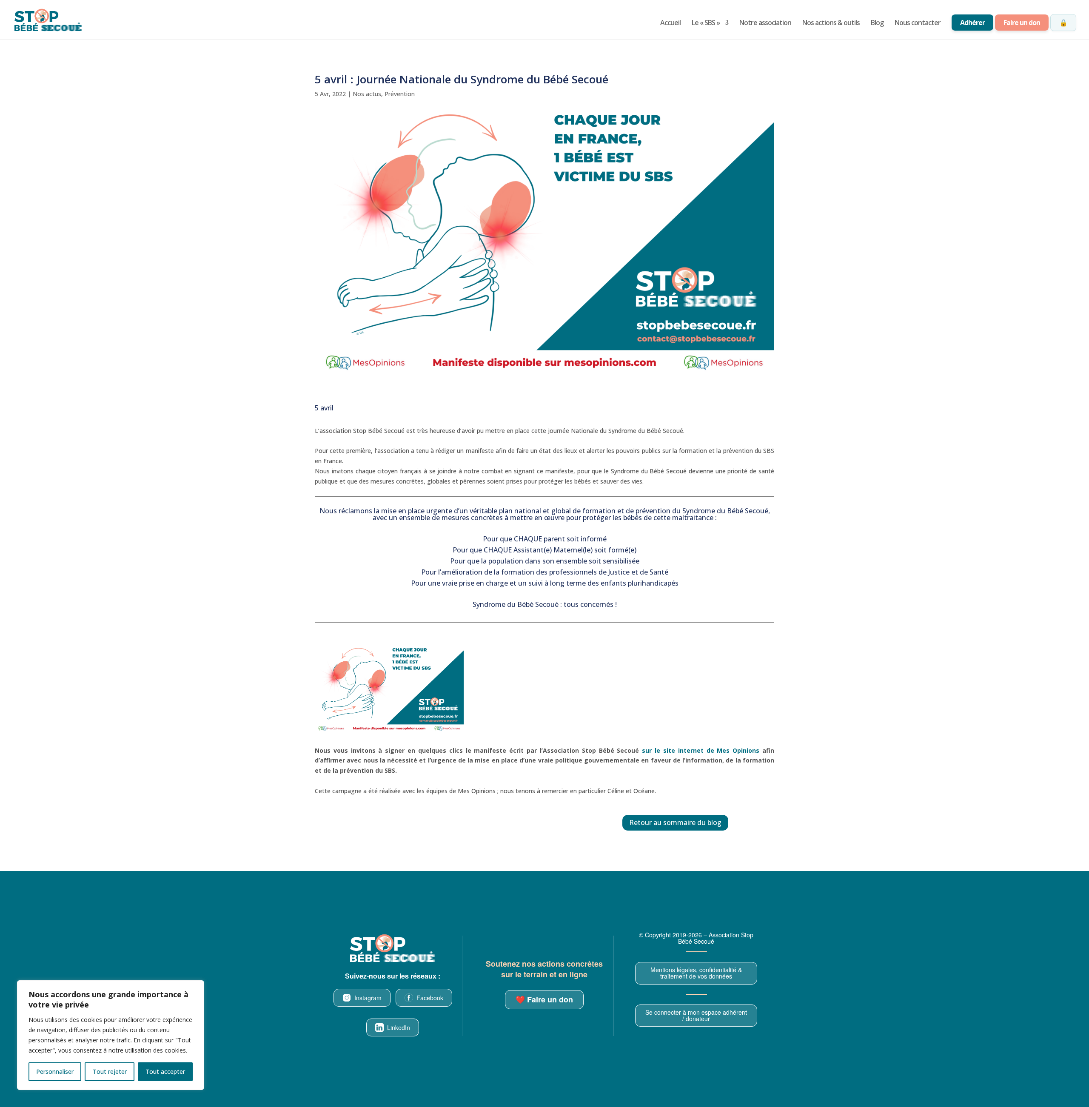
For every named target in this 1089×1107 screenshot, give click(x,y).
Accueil (670, 23)
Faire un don (1021, 22)
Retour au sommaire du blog (675, 822)
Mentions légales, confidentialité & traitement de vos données (696, 972)
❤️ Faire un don (544, 999)
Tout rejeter (110, 1071)
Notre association (765, 23)
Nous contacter (918, 23)
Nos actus (367, 94)
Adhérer (972, 22)
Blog (877, 23)
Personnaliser (55, 1071)
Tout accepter (165, 1071)
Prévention (400, 94)
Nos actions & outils (831, 23)
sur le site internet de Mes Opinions (700, 750)
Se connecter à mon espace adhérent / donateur (696, 1015)
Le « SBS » (706, 23)
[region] (110, 1035)
